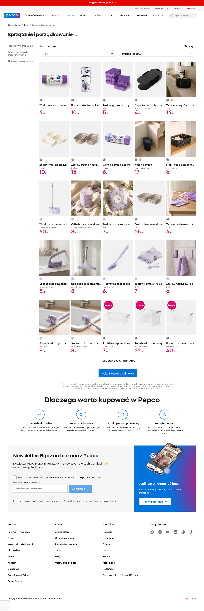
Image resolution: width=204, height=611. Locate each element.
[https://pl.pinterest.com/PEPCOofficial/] (184, 532)
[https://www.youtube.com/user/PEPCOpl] (168, 532)
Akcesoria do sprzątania (20, 61)
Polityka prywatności (105, 500)
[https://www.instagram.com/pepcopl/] (160, 532)
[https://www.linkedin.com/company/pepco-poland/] (176, 532)
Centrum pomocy (161, 8)
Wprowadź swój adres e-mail (27, 482)
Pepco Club (177, 8)
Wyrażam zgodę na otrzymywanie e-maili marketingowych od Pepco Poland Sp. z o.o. (60, 477)
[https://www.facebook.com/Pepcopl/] (152, 532)
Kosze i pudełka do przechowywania (18, 53)
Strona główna (14, 25)
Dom (26, 25)
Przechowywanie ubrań (20, 45)
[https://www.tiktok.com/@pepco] (191, 532)
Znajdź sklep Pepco (142, 8)
